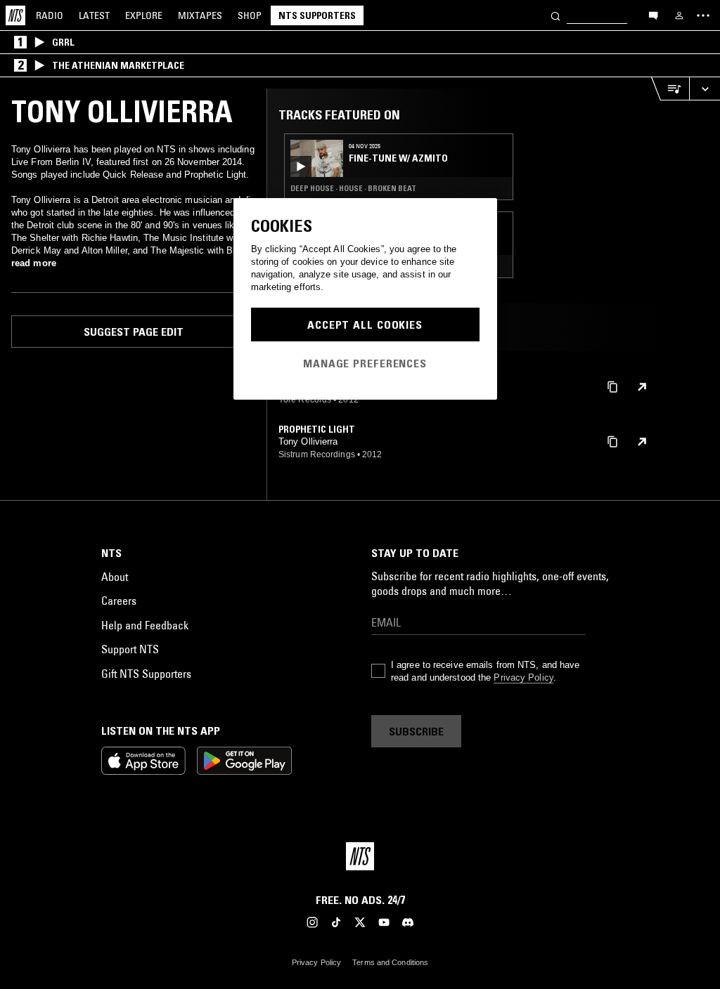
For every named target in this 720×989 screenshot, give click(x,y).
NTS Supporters (317, 15)
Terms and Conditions (390, 962)
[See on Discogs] (642, 387)
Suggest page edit (134, 332)
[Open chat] (653, 15)
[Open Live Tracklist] (670, 88)
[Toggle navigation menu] (703, 15)
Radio (49, 15)
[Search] (555, 15)
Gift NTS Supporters (146, 674)
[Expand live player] (704, 88)
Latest (94, 15)
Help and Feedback (144, 625)
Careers (118, 601)
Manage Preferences (365, 363)
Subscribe (416, 731)
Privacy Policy (523, 677)
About (114, 577)
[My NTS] (679, 15)
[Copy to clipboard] (612, 386)
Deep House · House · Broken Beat (353, 188)
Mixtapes (200, 15)
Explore (143, 15)
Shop (250, 15)
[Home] (15, 15)
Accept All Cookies (365, 324)
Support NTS (130, 649)
